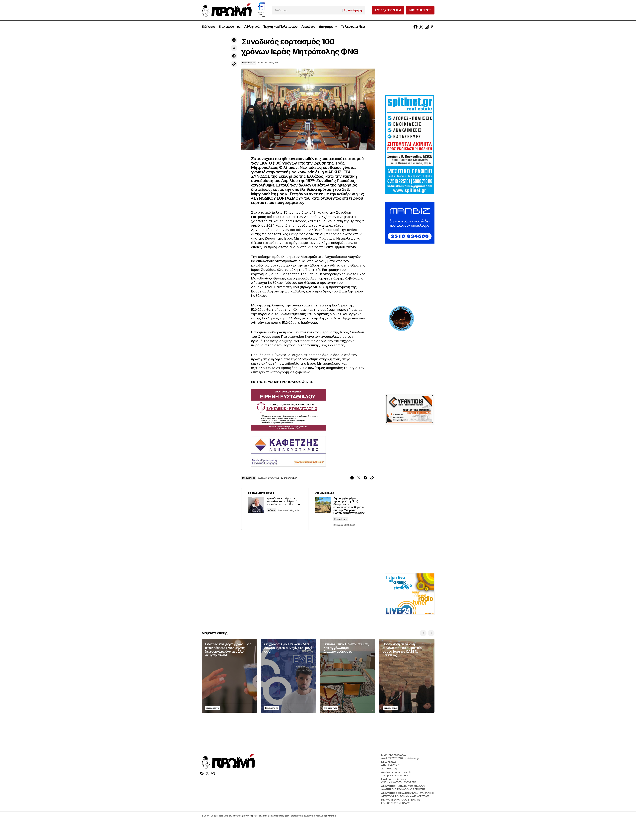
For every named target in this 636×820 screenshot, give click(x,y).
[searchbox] (307, 10)
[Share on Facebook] (234, 40)
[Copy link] (234, 64)
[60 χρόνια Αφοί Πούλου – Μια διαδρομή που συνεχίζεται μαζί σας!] (288, 676)
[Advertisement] (410, 65)
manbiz (332, 816)
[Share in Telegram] (234, 56)
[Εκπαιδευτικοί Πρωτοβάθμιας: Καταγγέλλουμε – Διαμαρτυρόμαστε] (347, 676)
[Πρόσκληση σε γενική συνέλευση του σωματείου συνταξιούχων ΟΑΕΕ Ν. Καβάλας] (406, 676)
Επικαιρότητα (248, 62)
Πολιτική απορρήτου (279, 816)
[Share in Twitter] (234, 48)
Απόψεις (271, 510)
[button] (433, 27)
